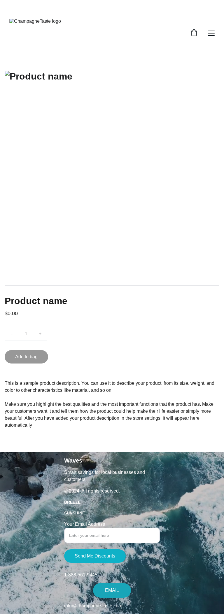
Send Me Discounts (95, 555)
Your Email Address (84, 524)
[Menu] (211, 33)
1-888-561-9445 (80, 574)
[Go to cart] (194, 33)
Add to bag (26, 356)
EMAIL (112, 590)
